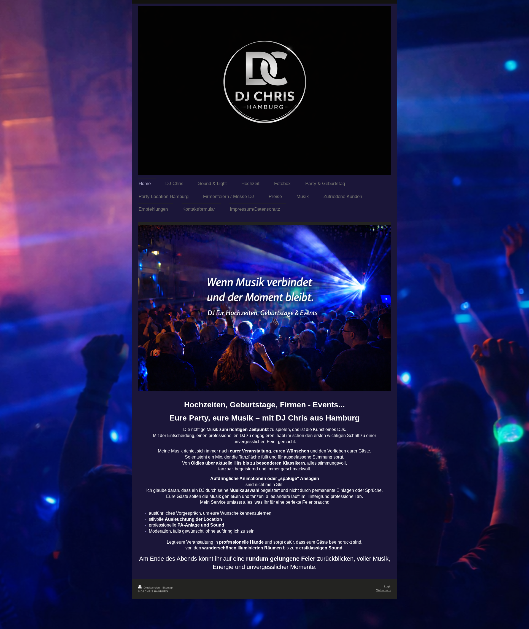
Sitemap (167, 587)
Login (387, 586)
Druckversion (152, 587)
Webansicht (383, 590)
